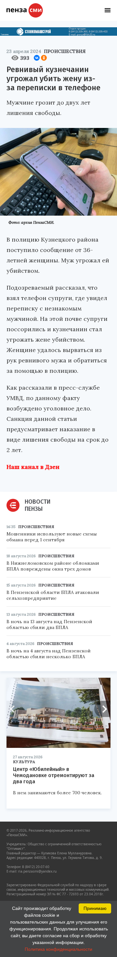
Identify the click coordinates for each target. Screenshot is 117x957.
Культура (24, 761)
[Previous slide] (14, 709)
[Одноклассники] (44, 58)
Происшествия (64, 51)
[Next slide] (102, 709)
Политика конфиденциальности (58, 949)
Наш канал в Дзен (32, 467)
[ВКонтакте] (37, 58)
